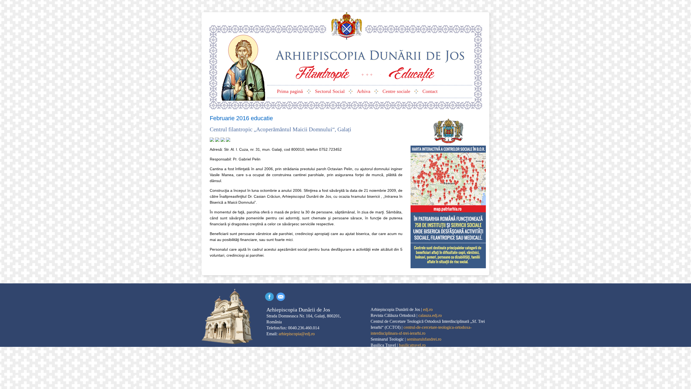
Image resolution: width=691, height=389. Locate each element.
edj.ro (428, 309)
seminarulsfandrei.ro (424, 339)
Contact (280, 297)
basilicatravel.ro (412, 345)
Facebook (269, 297)
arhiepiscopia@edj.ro (297, 333)
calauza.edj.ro (430, 315)
